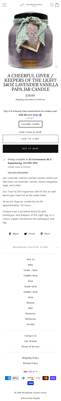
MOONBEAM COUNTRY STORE (30, 247)
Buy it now (30, 148)
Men (30, 308)
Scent (30, 118)
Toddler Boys (30, 275)
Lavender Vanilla (30, 124)
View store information (18, 172)
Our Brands (30, 341)
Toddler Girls (30, 291)
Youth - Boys (30, 270)
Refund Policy (30, 363)
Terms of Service (30, 346)
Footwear (31, 313)
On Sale (30, 324)
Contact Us (30, 335)
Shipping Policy (30, 357)
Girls (30, 297)
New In (30, 259)
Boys (30, 280)
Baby (30, 264)
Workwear (30, 318)
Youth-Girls (30, 286)
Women (31, 302)
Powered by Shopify (30, 398)
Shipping (20, 99)
